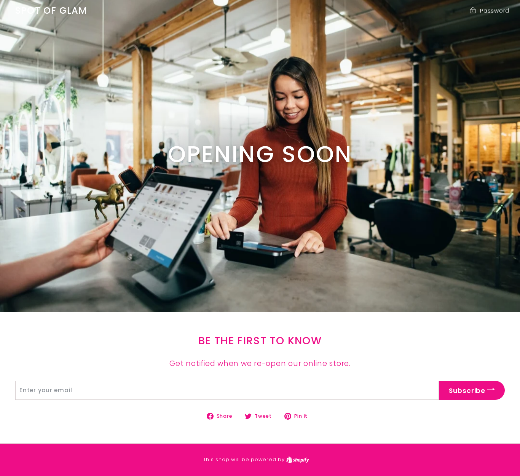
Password (494, 10)
